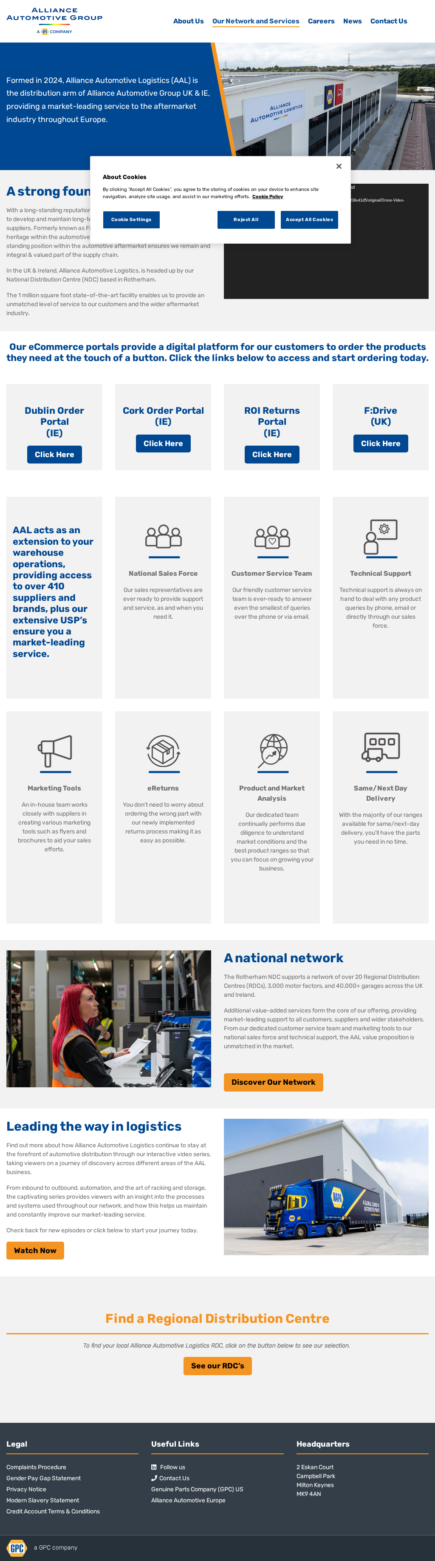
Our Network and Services (255, 21)
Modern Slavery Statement (42, 1500)
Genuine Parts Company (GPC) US (197, 1489)
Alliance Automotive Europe (188, 1500)
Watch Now (35, 1250)
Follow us (172, 1467)
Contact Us (388, 21)
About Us (188, 21)
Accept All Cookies (309, 219)
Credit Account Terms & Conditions (53, 1511)
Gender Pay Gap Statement (43, 1478)
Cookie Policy (267, 196)
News (352, 21)
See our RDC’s (217, 1365)
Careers (321, 21)
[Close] (339, 166)
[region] (220, 200)
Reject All (246, 219)
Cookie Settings (131, 219)
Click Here (54, 454)
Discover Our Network (274, 1082)
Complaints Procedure (36, 1467)
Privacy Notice (26, 1489)
